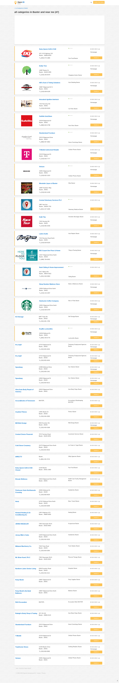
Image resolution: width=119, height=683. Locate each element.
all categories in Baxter (22, 8)
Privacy (44, 673)
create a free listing (99, 2)
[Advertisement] (59, 30)
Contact (39, 673)
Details (96, 57)
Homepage (93, 52)
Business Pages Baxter (25, 668)
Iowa (17, 668)
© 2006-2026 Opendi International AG (26, 673)
